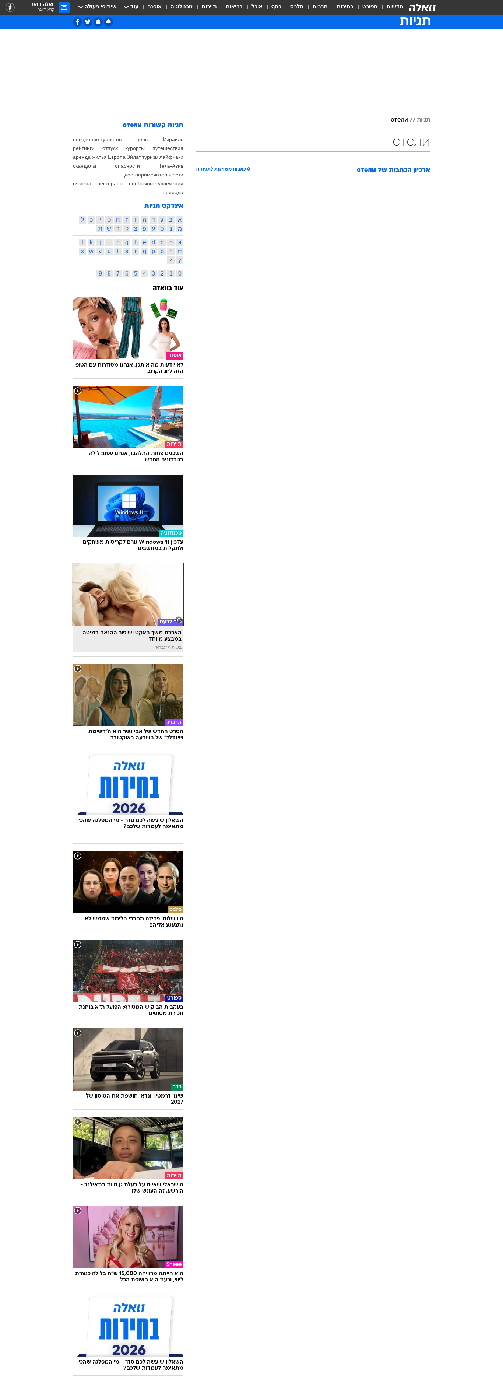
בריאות (234, 7)
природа (173, 192)
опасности (127, 166)
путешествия (167, 148)
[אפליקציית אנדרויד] (108, 22)
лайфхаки (171, 157)
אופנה (154, 7)
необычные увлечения (156, 183)
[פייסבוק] (77, 22)
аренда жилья (90, 157)
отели (399, 120)
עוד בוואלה (168, 288)
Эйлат (133, 157)
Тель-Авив (171, 166)
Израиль (173, 139)
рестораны (110, 183)
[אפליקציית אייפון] (98, 22)
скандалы (84, 166)
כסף (276, 7)
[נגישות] (10, 7)
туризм (150, 157)
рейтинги (84, 148)
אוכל (257, 7)
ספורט (369, 7)
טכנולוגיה (181, 7)
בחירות (345, 7)
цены (142, 139)
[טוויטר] (87, 22)
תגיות (423, 120)
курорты (135, 148)
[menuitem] (390, 7)
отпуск (110, 148)
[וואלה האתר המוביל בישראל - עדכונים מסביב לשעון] (422, 7)
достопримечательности (153, 175)
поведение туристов (97, 139)
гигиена (82, 183)
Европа (117, 157)
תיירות (209, 7)
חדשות (394, 7)
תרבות (320, 7)
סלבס (296, 7)
